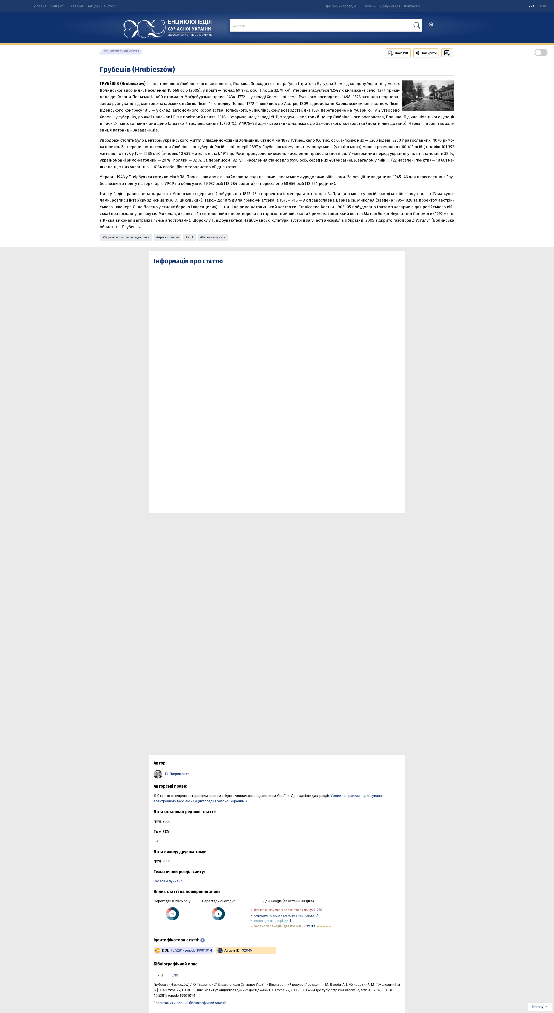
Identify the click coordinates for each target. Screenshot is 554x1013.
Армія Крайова (168, 237)
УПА (190, 237)
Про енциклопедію (341, 6)
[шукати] (416, 25)
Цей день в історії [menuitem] (102, 6)
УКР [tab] (160, 975)
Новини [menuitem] (370, 6)
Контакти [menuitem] (412, 6)
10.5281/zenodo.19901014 (191, 950)
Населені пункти (213, 237)
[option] (543, 6)
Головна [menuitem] (39, 6)
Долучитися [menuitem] (390, 6)
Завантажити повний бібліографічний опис (188, 1003)
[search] (431, 26)
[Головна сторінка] (144, 27)
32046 (247, 950)
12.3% (319, 926)
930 (319, 910)
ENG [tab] (175, 975)
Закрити (476, 1006)
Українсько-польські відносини (126, 237)
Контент (57, 6)
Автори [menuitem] (76, 6)
